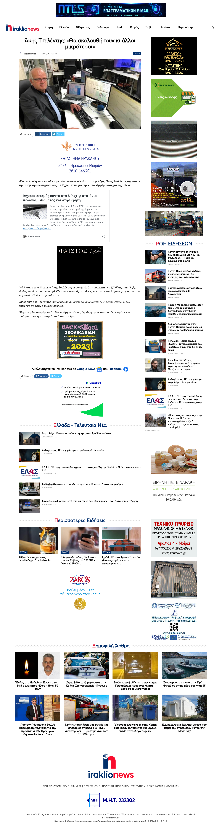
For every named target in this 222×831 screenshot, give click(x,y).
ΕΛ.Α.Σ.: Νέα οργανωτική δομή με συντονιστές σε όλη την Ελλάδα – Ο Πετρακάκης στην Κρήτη (185, 400)
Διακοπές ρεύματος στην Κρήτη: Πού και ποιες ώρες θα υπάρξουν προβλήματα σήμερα (185, 326)
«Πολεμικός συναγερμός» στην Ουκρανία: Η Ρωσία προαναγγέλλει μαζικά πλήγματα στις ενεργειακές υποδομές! (185, 421)
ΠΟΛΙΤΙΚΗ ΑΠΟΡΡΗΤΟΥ (115, 786)
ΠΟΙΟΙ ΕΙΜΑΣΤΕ (72, 786)
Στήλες (149, 27)
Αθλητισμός (83, 27)
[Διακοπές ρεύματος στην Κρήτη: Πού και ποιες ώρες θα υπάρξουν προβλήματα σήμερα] (155, 329)
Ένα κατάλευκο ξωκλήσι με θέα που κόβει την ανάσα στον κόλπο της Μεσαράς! (184, 728)
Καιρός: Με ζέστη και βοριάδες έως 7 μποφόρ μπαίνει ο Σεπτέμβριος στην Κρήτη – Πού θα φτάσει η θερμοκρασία (185, 309)
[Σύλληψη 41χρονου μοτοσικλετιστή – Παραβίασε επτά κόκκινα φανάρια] (29, 489)
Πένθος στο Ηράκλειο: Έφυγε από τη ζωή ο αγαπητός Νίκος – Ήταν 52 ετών (37, 685)
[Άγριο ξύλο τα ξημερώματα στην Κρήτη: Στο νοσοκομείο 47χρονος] (86, 665)
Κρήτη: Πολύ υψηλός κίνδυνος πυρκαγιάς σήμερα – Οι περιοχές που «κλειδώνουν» (185, 273)
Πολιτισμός (103, 27)
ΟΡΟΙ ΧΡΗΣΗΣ (92, 786)
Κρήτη (49, 27)
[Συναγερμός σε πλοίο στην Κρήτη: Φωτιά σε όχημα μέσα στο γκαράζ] (184, 665)
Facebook (115, 369)
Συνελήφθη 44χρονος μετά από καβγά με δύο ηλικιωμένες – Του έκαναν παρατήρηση (90, 500)
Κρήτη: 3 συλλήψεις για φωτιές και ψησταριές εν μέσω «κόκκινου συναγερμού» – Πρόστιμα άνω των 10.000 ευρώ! (86, 729)
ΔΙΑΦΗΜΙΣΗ (172, 786)
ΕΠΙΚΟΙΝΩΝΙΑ (155, 786)
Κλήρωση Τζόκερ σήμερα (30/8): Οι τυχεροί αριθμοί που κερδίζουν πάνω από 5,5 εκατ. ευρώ (185, 345)
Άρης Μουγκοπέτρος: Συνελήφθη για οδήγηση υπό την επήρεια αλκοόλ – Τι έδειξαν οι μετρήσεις (184, 364)
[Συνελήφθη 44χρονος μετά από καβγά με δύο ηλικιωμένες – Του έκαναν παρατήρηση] (29, 506)
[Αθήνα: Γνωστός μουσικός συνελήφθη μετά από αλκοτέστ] (38, 540)
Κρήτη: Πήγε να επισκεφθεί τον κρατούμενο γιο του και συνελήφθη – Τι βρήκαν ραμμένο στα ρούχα (183, 256)
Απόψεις (166, 27)
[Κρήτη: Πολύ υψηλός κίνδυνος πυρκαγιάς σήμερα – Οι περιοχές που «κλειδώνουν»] (155, 276)
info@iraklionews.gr (111, 817)
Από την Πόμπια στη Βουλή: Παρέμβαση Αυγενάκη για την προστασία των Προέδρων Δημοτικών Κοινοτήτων (37, 729)
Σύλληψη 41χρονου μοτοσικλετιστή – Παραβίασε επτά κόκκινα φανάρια (82, 484)
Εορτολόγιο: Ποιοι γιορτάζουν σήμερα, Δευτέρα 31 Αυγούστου (77, 433)
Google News (86, 369)
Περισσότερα (186, 27)
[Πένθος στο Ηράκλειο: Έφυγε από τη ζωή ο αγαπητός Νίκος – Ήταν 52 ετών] (38, 665)
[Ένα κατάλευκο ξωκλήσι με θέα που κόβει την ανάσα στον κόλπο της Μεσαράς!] (184, 708)
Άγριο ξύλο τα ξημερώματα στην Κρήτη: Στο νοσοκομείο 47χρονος (86, 684)
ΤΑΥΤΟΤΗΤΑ (138, 786)
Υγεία (120, 27)
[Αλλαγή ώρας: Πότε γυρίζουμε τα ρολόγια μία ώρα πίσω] (29, 455)
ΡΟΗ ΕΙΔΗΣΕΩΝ (52, 786)
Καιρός (134, 27)
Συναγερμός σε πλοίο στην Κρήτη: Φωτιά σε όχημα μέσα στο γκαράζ (184, 684)
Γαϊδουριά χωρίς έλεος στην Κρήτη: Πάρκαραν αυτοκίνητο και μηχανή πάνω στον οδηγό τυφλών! (135, 728)
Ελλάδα (64, 27)
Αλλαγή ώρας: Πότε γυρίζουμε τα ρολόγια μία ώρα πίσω (73, 450)
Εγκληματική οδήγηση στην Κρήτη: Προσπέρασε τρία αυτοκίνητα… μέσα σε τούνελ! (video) (135, 685)
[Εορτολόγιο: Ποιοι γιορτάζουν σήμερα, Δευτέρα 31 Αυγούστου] (29, 438)
